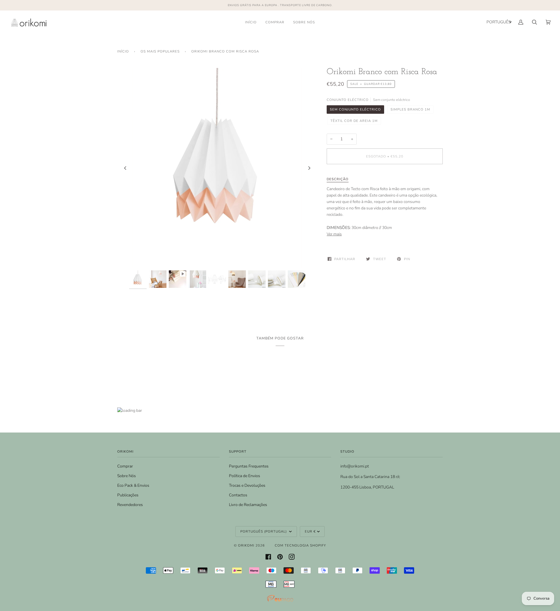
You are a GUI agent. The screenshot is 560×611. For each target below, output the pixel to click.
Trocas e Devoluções (247, 485)
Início (123, 51)
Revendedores (130, 504)
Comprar (125, 466)
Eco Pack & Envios (133, 485)
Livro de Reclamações (248, 504)
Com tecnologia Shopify (300, 545)
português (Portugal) (264, 531)
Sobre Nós (126, 476)
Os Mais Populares (160, 51)
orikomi (246, 545)
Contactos (238, 495)
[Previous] (125, 168)
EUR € (310, 531)
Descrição (338, 179)
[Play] (217, 222)
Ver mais (334, 234)
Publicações (128, 495)
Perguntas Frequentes (249, 466)
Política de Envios (244, 476)
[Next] (309, 168)
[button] (498, 22)
